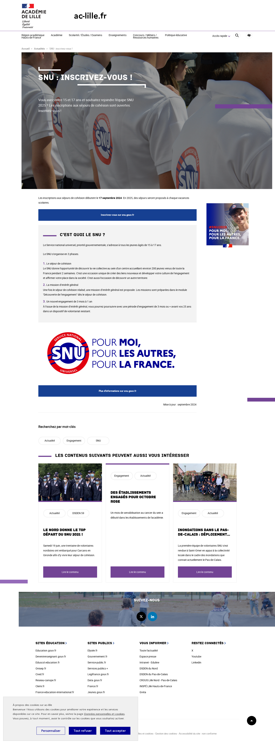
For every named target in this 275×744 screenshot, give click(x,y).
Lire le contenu (70, 572)
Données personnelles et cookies (104, 714)
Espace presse (148, 656)
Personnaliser (50, 730)
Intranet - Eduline (149, 662)
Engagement (74, 440)
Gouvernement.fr (97, 656)
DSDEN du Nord (149, 668)
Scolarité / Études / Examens (85, 35)
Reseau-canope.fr (46, 680)
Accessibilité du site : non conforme (198, 733)
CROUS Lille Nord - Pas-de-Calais (158, 680)
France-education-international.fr (55, 692)
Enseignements (117, 35)
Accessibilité (249, 35)
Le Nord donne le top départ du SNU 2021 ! (64, 532)
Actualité (50, 440)
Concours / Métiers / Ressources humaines (145, 36)
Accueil (26, 48)
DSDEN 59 (78, 513)
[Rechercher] (237, 36)
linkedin (152, 616)
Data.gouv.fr (95, 680)
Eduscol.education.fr (48, 662)
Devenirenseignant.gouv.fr (51, 656)
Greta (143, 692)
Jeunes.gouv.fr (96, 692)
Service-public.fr (97, 662)
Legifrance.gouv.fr (98, 674)
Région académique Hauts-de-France (33, 36)
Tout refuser (83, 730)
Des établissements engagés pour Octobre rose (133, 497)
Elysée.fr (92, 650)
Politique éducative (176, 35)
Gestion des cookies (166, 733)
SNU (98, 440)
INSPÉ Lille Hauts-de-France (156, 686)
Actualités (39, 48)
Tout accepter (115, 730)
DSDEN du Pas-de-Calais (154, 674)
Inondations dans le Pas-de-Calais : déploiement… (204, 532)
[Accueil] (40, 16)
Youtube (196, 656)
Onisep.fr (41, 668)
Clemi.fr (40, 686)
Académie (56, 35)
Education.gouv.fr (46, 650)
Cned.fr (40, 674)
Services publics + (98, 668)
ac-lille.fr (90, 16)
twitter (141, 616)
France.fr (93, 686)
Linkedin (196, 662)
